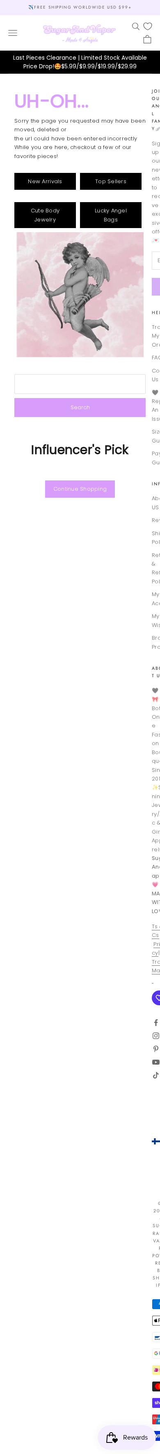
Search (80, 407)
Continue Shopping (80, 489)
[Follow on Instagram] (156, 1036)
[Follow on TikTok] (156, 1075)
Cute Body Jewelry (45, 215)
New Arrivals (45, 181)
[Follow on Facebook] (156, 1022)
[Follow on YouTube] (156, 1062)
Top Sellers (110, 181)
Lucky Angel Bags (111, 215)
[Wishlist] (148, 26)
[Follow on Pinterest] (156, 1049)
